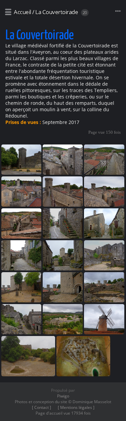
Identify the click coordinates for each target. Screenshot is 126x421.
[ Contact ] (41, 407)
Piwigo (63, 396)
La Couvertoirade (56, 12)
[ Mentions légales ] (76, 407)
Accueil (22, 12)
